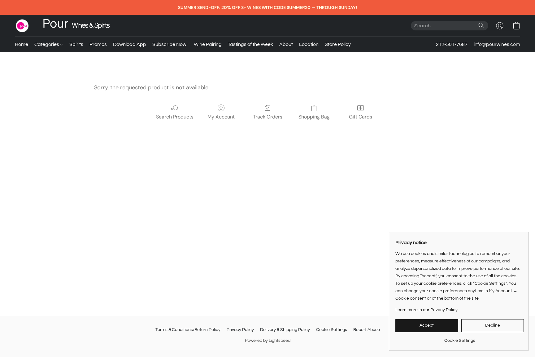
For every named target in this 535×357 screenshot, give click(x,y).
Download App (129, 44)
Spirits (76, 44)
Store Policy (338, 44)
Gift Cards (360, 117)
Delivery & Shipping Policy (285, 330)
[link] (459, 338)
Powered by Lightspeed (267, 340)
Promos (98, 44)
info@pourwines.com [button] (497, 44)
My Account (221, 117)
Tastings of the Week (250, 44)
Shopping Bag (314, 117)
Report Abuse (366, 330)
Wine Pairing (208, 44)
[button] (22, 25)
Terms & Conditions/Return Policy (187, 330)
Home (21, 44)
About (286, 44)
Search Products (175, 117)
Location (309, 44)
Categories (47, 44)
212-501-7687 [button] (452, 44)
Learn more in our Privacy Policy (426, 310)
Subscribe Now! (170, 44)
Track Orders (267, 117)
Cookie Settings (331, 330)
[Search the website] (481, 25)
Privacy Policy (240, 330)
